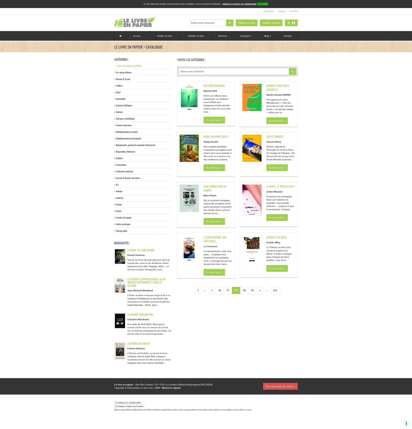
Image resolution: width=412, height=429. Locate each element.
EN (296, 11)
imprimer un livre (220, 410)
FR (291, 11)
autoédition (156, 410)
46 (219, 290)
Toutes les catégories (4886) (129, 65)
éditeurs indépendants (134, 410)
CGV (157, 388)
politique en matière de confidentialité (239, 4)
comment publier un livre (193, 410)
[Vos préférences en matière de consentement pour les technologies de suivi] (406, 423)
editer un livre (208, 410)
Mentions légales (171, 388)
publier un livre (232, 410)
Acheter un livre (196, 36)
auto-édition (147, 410)
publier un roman (245, 410)
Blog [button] (267, 36)
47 (227, 290)
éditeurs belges (120, 410)
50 (252, 290)
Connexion (268, 11)
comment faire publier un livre (172, 410)
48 (236, 290)
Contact (282, 11)
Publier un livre (164, 36)
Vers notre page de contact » (280, 386)
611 (275, 290)
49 (244, 290)
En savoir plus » (214, 120)
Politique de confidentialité (129, 403)
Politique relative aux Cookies (130, 406)
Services (222, 36)
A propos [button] (245, 36)
